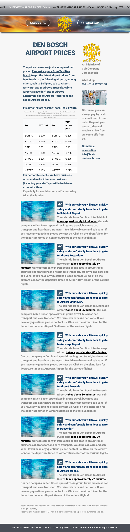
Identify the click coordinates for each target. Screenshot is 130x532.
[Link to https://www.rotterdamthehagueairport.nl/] (60, 247)
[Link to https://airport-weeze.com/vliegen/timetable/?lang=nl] (60, 462)
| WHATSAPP (92, 23)
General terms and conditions (31, 528)
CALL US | (38, 22)
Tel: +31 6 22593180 (94, 84)
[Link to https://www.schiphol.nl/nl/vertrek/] (60, 204)
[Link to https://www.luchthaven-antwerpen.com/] (60, 335)
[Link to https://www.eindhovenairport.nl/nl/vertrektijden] (60, 293)
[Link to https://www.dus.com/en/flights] (60, 420)
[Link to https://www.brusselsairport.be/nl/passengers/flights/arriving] (60, 378)
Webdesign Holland (106, 528)
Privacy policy (60, 528)
